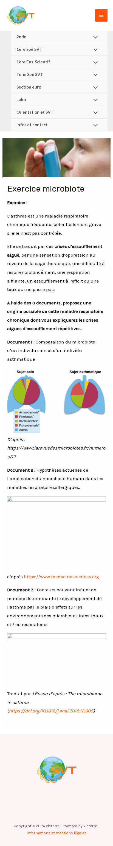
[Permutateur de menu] (94, 38)
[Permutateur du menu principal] (101, 15)
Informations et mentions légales (56, 833)
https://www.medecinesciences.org (61, 576)
